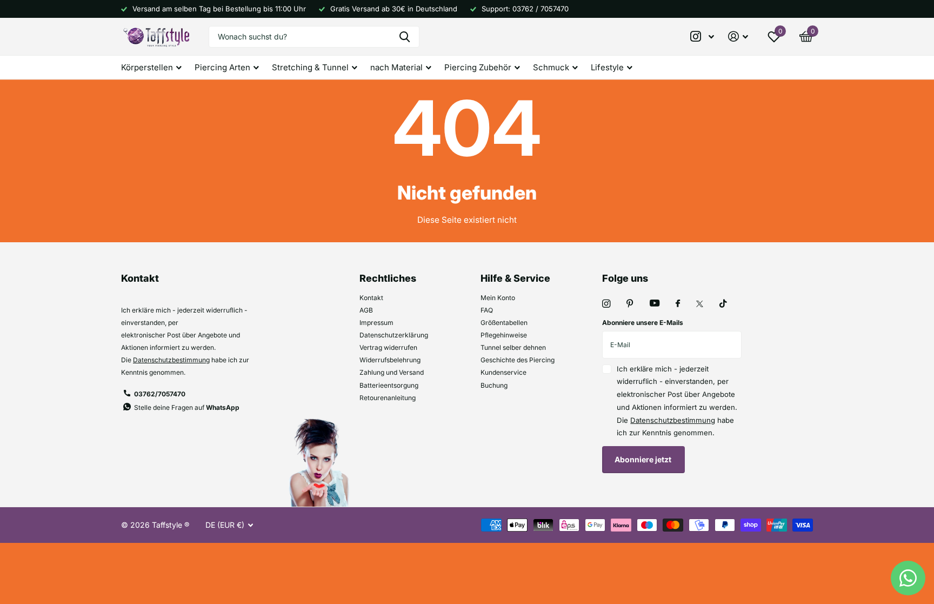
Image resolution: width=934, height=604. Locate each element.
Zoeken (404, 37)
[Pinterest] (629, 304)
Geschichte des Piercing (518, 360)
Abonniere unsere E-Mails (642, 322)
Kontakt (371, 298)
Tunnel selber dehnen (513, 347)
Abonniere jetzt (644, 459)
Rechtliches (387, 278)
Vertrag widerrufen (388, 347)
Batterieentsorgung (388, 385)
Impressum (376, 322)
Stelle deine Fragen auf (186, 407)
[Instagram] (606, 304)
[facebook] (678, 304)
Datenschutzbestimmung (171, 360)
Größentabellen (504, 322)
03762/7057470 (159, 394)
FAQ (487, 310)
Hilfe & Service (515, 278)
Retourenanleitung (387, 398)
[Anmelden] (738, 36)
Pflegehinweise (504, 335)
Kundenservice (503, 372)
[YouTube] (654, 303)
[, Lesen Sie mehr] (702, 36)
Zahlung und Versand (391, 372)
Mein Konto (498, 298)
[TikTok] (723, 304)
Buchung (494, 385)
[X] (699, 304)
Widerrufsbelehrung (390, 360)
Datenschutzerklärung (393, 335)
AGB (366, 310)
